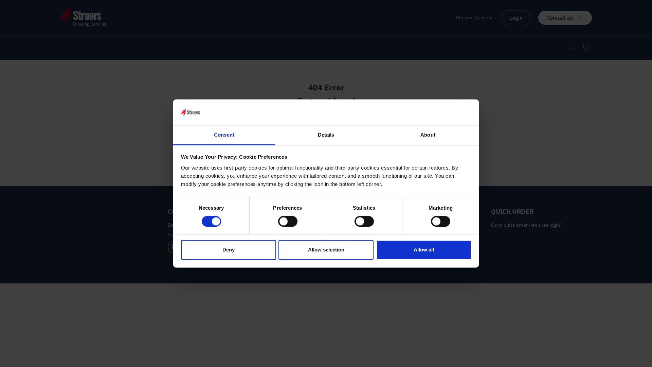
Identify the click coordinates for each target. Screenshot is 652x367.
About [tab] (427, 135)
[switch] (287, 221)
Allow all (424, 249)
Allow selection (326, 249)
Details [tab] (326, 135)
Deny (228, 249)
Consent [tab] (224, 135)
